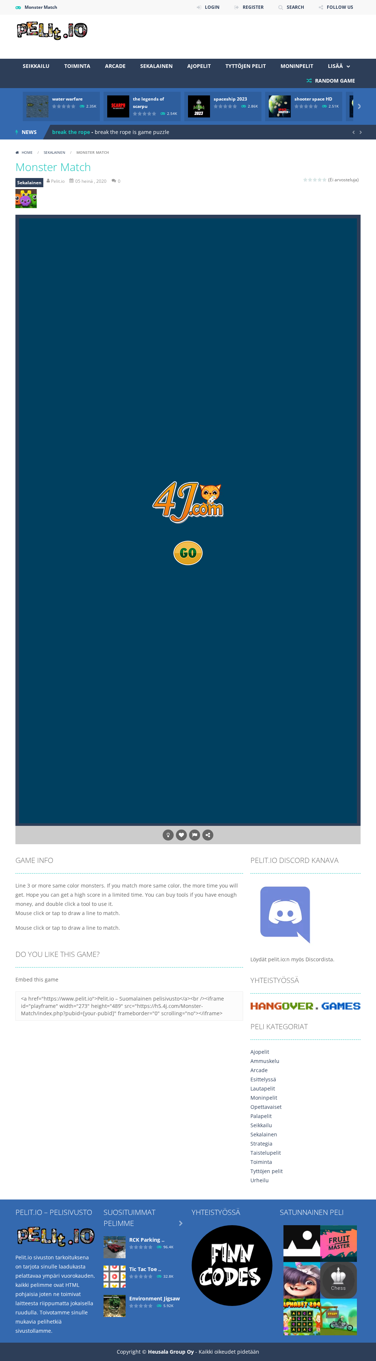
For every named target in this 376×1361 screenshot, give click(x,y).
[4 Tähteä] (320, 180)
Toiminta (77, 65)
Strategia (261, 1143)
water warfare (67, 99)
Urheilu (259, 1180)
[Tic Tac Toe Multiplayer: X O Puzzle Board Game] (115, 1276)
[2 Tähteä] (310, 180)
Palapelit (261, 1116)
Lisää (335, 65)
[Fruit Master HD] (338, 1243)
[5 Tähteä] (324, 180)
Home (27, 152)
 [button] (194, 835)
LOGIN (212, 7)
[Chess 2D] (338, 1279)
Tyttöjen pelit (245, 65)
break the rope (71, 131)
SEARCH (295, 7)
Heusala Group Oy (171, 1351)
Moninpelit (297, 65)
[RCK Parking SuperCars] (115, 1246)
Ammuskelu (264, 1060)
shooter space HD (313, 99)
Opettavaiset (266, 1106)
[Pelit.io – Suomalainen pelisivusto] (52, 29)
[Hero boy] (301, 1279)
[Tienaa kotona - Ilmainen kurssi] (232, 1265)
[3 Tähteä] (315, 180)
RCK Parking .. (146, 1239)
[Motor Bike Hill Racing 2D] (338, 1316)
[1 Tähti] (305, 180)
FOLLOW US (340, 7)
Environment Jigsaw (154, 1298)
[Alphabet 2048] (301, 1316)
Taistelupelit (265, 1152)
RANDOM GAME (334, 80)
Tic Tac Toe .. (145, 1269)
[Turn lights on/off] (168, 835)
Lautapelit (262, 1088)
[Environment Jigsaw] (115, 1305)
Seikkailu (36, 65)
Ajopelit (199, 65)
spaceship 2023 (230, 99)
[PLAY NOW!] (37, 105)
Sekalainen (156, 65)
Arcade (115, 65)
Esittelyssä (263, 1079)
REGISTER (253, 7)
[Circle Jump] (301, 1243)
